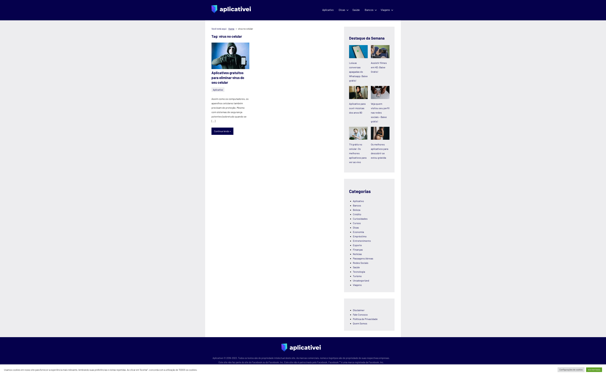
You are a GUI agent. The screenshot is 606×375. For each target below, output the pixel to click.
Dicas (342, 9)
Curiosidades (360, 218)
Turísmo (357, 276)
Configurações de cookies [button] (571, 369)
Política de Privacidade (365, 318)
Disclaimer (359, 310)
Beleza (356, 209)
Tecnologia (359, 271)
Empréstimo (360, 236)
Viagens (385, 9)
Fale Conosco (360, 314)
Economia (358, 231)
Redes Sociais (360, 262)
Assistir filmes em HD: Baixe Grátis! (379, 67)
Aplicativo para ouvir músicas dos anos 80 (357, 108)
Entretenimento (362, 240)
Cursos (357, 223)
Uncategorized (361, 280)
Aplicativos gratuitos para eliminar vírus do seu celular (227, 78)
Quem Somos (360, 323)
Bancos (369, 9)
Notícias (357, 253)
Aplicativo (328, 9)
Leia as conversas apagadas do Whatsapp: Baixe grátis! (358, 71)
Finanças (358, 249)
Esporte (357, 245)
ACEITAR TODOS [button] (594, 370)
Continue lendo (221, 131)
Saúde (356, 9)
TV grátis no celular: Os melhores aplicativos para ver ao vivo (357, 153)
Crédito (357, 214)
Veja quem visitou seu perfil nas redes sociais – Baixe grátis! (380, 112)
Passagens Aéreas (363, 258)
